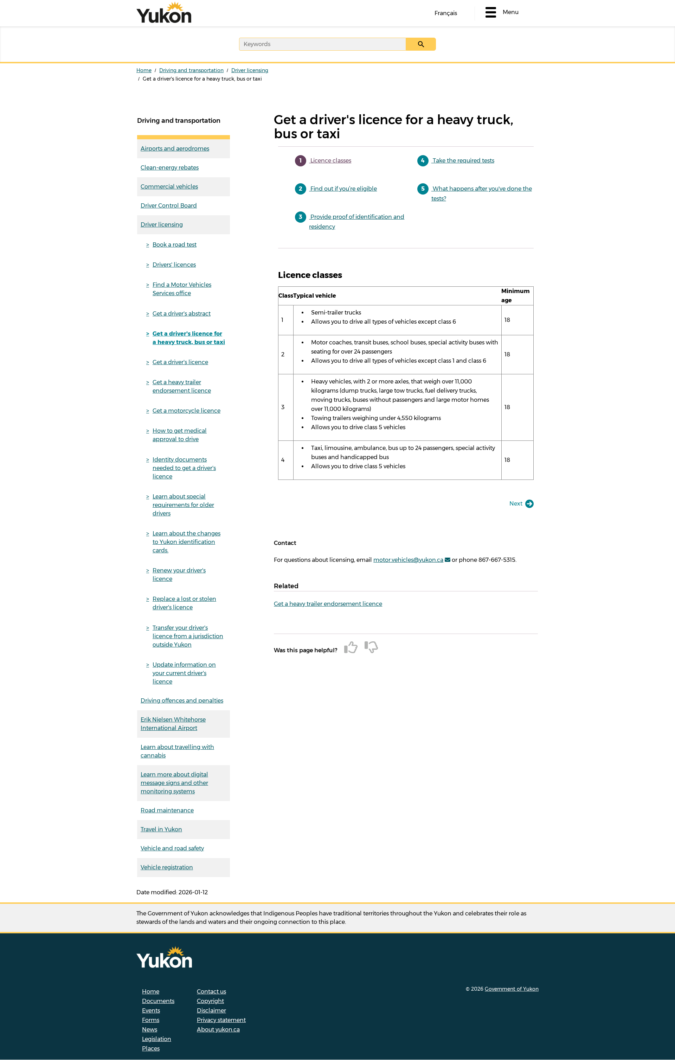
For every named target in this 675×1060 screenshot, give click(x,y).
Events (151, 1010)
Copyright (210, 1001)
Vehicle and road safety (172, 848)
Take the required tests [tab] (462, 160)
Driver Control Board (169, 205)
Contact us (211, 991)
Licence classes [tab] (330, 160)
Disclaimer (211, 1010)
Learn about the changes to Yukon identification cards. (186, 542)
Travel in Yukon (161, 829)
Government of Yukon (512, 989)
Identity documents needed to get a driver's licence (184, 468)
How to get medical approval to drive (180, 435)
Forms (150, 1020)
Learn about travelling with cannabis (177, 751)
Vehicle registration (167, 867)
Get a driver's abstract (182, 313)
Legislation (156, 1039)
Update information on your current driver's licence (184, 673)
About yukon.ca (218, 1029)
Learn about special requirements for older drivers (183, 505)
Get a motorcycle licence (186, 410)
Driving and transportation (191, 70)
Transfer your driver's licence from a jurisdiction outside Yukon (188, 636)
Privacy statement (221, 1020)
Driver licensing (249, 70)
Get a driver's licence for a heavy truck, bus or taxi (189, 337)
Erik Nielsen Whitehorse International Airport (173, 723)
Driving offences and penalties (182, 700)
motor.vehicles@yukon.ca (408, 560)
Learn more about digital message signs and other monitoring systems (174, 783)
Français (446, 13)
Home (144, 70)
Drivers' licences (174, 264)
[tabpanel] (406, 374)
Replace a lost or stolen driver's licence (184, 603)
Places (151, 1048)
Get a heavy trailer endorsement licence (182, 386)
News (149, 1029)
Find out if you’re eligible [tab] (343, 188)
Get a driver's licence (180, 362)
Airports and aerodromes (175, 148)
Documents (158, 1001)
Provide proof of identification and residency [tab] (356, 222)
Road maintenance (167, 810)
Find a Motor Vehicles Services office (182, 289)
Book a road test (175, 244)
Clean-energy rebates (170, 167)
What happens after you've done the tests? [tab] (481, 193)
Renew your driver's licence (179, 574)
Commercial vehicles (169, 186)
